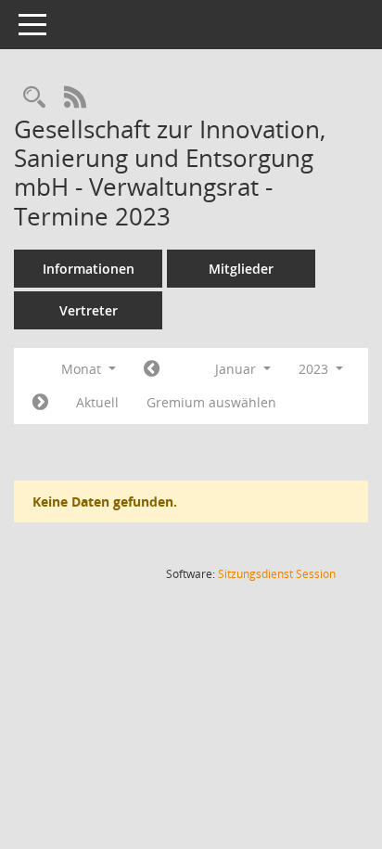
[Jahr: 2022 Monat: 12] (151, 369)
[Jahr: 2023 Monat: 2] (40, 402)
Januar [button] (237, 369)
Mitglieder (241, 268)
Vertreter (88, 310)
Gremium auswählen (211, 402)
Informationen (88, 268)
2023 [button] (315, 369)
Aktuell (97, 402)
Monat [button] (83, 369)
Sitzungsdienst (277, 574)
